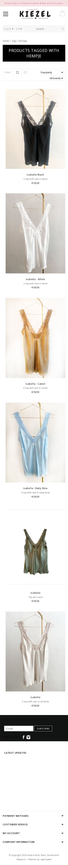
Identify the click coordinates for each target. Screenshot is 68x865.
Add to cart (35, 166)
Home (6, 40)
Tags (14, 40)
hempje (23, 40)
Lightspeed (45, 859)
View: (7, 72)
